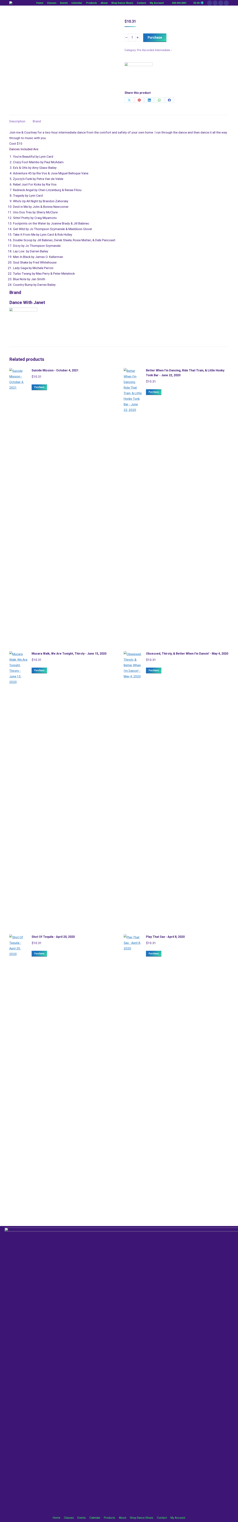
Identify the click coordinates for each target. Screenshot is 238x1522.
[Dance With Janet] (138, 76)
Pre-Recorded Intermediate (153, 50)
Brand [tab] (37, 121)
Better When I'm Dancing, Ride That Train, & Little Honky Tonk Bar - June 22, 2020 (185, 373)
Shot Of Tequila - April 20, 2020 (53, 937)
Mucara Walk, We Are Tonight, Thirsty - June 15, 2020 (69, 653)
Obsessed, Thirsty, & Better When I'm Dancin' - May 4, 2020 (187, 653)
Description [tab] (17, 121)
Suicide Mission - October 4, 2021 (55, 370)
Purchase (155, 37)
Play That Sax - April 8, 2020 (165, 937)
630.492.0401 (179, 2)
